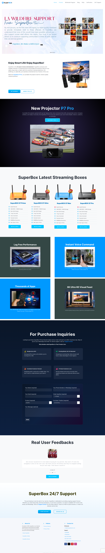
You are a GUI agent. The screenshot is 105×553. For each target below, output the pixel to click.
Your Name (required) (31, 387)
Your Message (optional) (31, 406)
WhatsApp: (67, 534)
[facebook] (65, 544)
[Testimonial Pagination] (51, 472)
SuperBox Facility (26, 536)
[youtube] (72, 544)
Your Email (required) (30, 394)
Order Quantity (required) (66, 395)
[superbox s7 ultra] (41, 182)
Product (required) (38, 401)
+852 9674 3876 (67, 538)
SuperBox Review (26, 539)
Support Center (69, 341)
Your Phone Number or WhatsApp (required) (65, 387)
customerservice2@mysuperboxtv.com (73, 540)
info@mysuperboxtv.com (70, 527)
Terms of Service (47, 526)
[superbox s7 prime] (18, 182)
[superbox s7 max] (64, 182)
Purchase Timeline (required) (66, 401)
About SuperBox (26, 532)
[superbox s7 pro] (87, 182)
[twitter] (69, 544)
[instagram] (75, 544)
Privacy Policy (47, 528)
